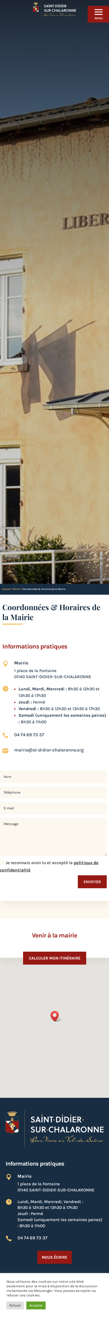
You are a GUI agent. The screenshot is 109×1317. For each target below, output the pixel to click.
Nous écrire (54, 1257)
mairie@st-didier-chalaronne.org (49, 750)
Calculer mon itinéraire (54, 958)
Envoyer (92, 881)
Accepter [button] (36, 1305)
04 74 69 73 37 (29, 735)
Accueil (6, 589)
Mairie (16, 589)
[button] (56, 1016)
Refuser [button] (15, 1305)
